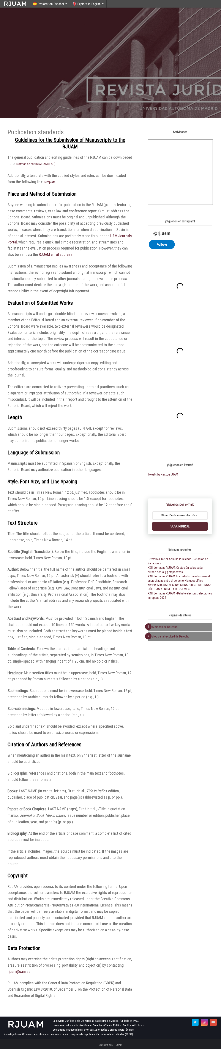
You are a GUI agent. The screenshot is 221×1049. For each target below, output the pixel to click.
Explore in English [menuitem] (88, 4)
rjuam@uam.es (19, 971)
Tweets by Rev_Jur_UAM (163, 474)
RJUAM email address (56, 254)
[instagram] (204, 1022)
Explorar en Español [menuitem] (50, 4)
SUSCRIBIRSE (179, 526)
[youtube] (213, 1022)
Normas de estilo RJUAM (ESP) (35, 164)
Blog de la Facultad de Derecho (170, 636)
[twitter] (195, 1022)
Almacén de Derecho (165, 627)
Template (49, 182)
